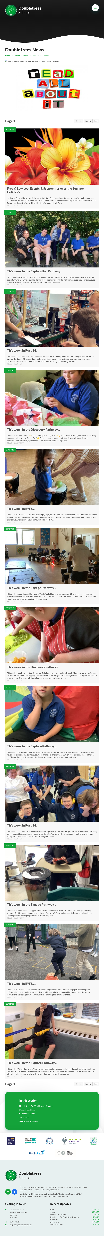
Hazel (74, 1210)
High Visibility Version (55, 1187)
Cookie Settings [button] (71, 1187)
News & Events (21, 55)
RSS (96, 121)
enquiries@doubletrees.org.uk (21, 1225)
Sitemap (23, 1187)
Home (7, 55)
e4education (54, 1190)
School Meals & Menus (74, 1215)
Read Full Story (15, 205)
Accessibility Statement (37, 1187)
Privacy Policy (82, 1187)
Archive (88, 121)
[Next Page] (81, 121)
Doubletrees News (41, 55)
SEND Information (74, 1224)
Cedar (74, 1212)
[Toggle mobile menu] (95, 7)
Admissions (74, 1222)
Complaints (74, 1220)
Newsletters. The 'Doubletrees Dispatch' (74, 1217)
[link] (76, 121)
